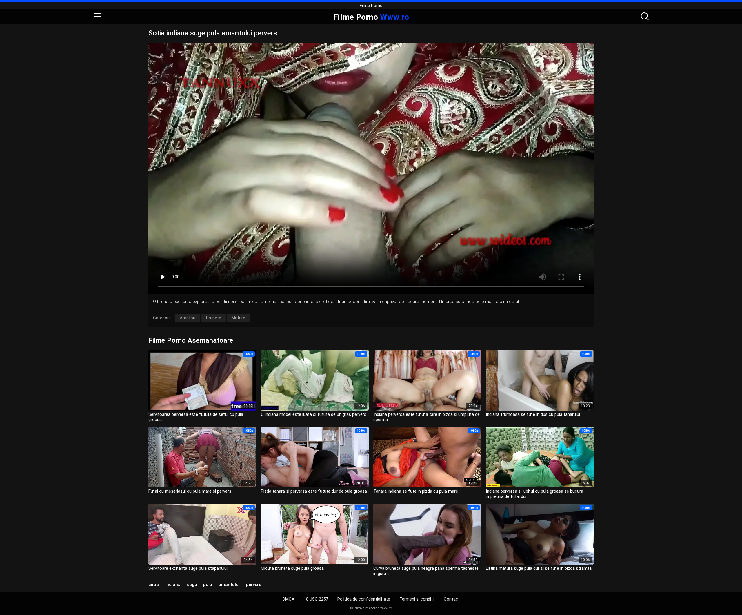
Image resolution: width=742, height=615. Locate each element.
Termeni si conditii (416, 599)
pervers (253, 584)
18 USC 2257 (316, 599)
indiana (173, 584)
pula (207, 584)
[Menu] (97, 17)
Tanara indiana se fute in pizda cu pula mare (415, 491)
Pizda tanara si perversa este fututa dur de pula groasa (314, 491)
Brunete (213, 317)
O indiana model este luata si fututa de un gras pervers (313, 414)
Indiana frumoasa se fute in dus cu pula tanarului (533, 414)
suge (192, 584)
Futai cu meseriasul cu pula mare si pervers (189, 491)
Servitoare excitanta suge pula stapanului (188, 568)
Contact (452, 599)
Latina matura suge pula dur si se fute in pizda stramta (539, 568)
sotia (153, 584)
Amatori (187, 317)
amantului (229, 584)
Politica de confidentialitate (363, 599)
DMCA (288, 599)
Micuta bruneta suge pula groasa (292, 568)
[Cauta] (644, 17)
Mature (238, 317)
